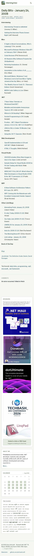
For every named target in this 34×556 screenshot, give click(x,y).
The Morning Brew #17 (12, 234)
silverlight (5, 522)
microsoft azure (22, 515)
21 (25, 488)
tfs (22, 522)
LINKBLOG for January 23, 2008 (15, 225)
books (16, 16)
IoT (12, 513)
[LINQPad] (17, 430)
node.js (11, 517)
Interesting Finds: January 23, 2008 (16, 207)
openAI (15, 517)
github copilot (6, 513)
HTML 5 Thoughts (10, 148)
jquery (4, 515)
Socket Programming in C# (13, 116)
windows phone (22, 529)
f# (17, 511)
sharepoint (28, 520)
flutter (20, 511)
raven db (12, 520)
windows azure (13, 529)
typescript (27, 522)
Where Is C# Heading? (12, 113)
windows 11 (23, 527)
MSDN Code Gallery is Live (13, 90)
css (23, 509)
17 (9, 488)
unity (4, 524)
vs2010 (10, 527)
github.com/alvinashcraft (17, 552)
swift (19, 522)
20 (21, 488)
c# (16, 509)
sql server (13, 522)
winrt (28, 529)
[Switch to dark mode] (31, 3)
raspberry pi (6, 520)
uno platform (9, 524)
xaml (16, 531)
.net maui (11, 504)
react (16, 520)
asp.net (5, 506)
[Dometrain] (17, 349)
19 (17, 488)
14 (25, 485)
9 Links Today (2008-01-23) (14, 213)
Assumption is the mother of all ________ (17, 70)
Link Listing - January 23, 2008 (15, 237)
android (22, 504)
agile (15, 504)
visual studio (21, 524)
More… (5, 466)
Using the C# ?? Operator (13, 134)
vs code (5, 527)
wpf (29, 266)
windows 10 (16, 527)
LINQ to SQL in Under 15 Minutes (15, 128)
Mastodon (4, 552)
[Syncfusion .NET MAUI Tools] (17, 321)
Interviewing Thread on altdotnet (15, 27)
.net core (5, 504)
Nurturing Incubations (11, 64)
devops (27, 509)
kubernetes (10, 515)
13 (21, 485)
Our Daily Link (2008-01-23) (14, 219)
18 (13, 488)
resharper (21, 520)
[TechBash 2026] (17, 408)
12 (17, 485)
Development (10, 18)
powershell (21, 517)
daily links (13, 266)
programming (22, 266)
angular (27, 504)
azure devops (6, 509)
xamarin (12, 531)
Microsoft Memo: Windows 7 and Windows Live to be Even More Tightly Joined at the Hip (17, 78)
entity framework (11, 511)
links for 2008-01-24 (11, 230)
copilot (19, 509)
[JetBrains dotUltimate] (17, 379)
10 (9, 485)
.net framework (14, 269)
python (27, 517)
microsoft (19, 18)
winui (4, 531)
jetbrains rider (25, 513)
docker (5, 511)
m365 (15, 515)
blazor (12, 509)
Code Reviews (9, 55)
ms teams (5, 517)
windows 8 (6, 529)
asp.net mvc (19, 506)
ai (18, 504)
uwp (15, 524)
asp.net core (11, 506)
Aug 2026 (26, 473)
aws (24, 506)
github (24, 511)
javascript (17, 513)
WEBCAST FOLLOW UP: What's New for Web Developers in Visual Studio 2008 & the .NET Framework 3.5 (18, 173)
